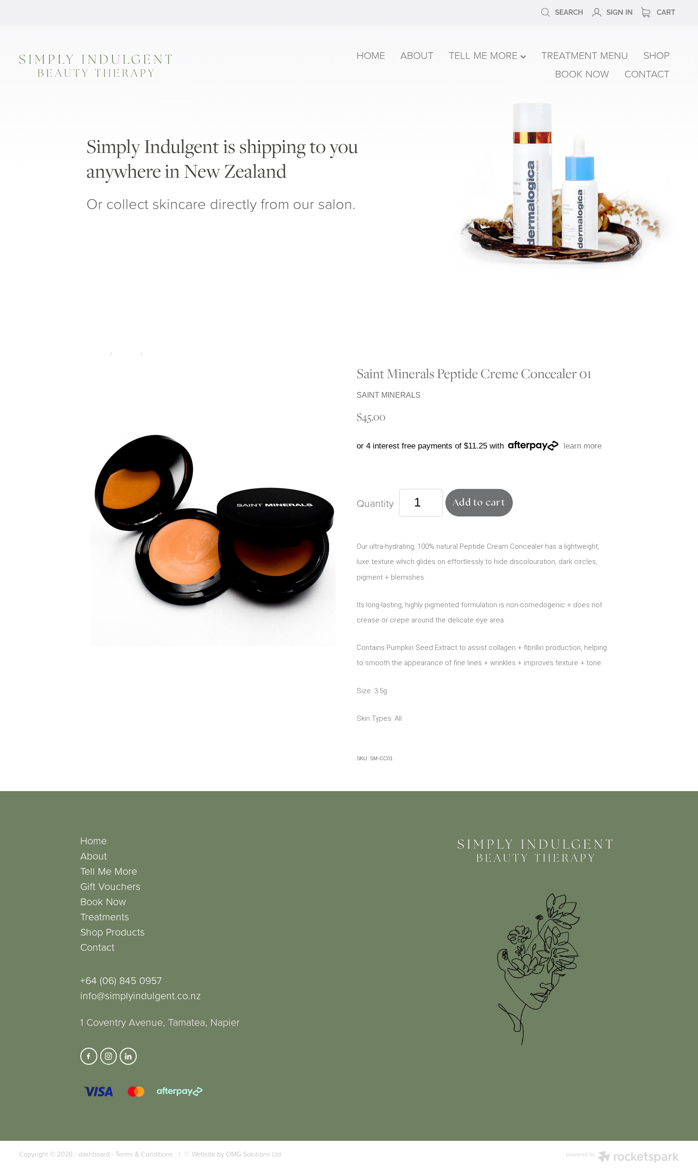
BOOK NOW (582, 73)
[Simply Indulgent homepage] (151, 66)
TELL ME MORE (484, 55)
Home (93, 840)
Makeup (126, 353)
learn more (583, 445)
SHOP (656, 55)
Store (97, 353)
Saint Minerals (168, 353)
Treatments (104, 916)
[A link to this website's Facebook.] (88, 1056)
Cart (665, 11)
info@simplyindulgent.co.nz (140, 995)
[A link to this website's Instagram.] (108, 1056)
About (93, 855)
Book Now (103, 901)
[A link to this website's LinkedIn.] (128, 1056)
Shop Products (112, 931)
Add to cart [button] (479, 502)
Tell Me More (108, 871)
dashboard (94, 1153)
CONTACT (647, 73)
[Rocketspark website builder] (622, 1157)
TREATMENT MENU (584, 55)
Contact (97, 947)
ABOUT (417, 55)
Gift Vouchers (110, 886)
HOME (371, 55)
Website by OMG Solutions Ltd (236, 1153)
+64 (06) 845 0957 (121, 980)
